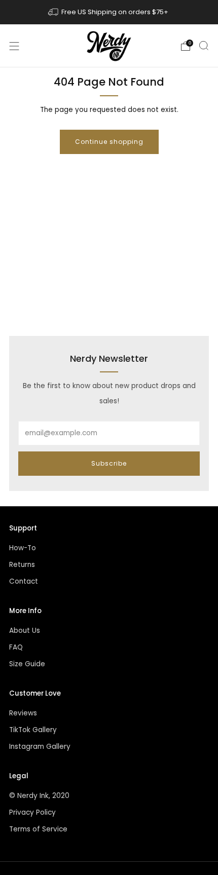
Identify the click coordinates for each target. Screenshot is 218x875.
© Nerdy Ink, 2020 (39, 796)
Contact (23, 581)
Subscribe (109, 463)
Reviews (23, 713)
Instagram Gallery (39, 746)
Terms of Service (38, 829)
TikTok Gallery (33, 730)
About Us (24, 630)
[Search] (204, 46)
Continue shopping (109, 141)
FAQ (16, 647)
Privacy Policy (32, 812)
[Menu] (14, 46)
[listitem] (109, 12)
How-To (22, 548)
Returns (22, 564)
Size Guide (27, 664)
